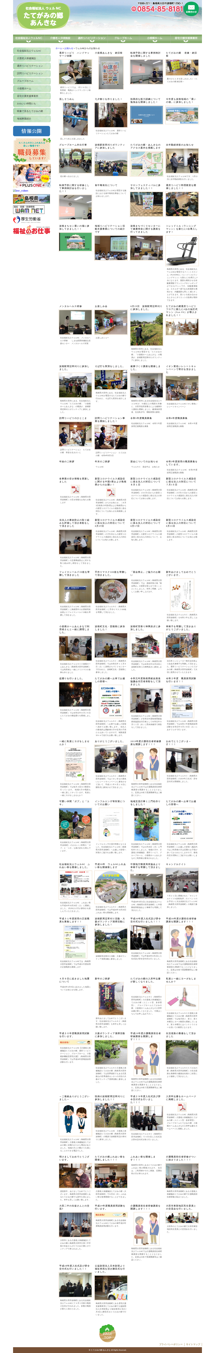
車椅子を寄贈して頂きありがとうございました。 (181, 628)
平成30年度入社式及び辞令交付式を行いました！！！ (145, 920)
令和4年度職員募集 (177, 418)
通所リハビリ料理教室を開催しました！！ (181, 187)
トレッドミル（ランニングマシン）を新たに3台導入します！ (182, 229)
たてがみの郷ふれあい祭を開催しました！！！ (110, 1158)
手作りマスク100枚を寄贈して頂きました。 (111, 573)
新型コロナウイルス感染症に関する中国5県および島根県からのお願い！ (111, 482)
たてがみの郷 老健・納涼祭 (181, 54)
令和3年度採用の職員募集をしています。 (182, 463)
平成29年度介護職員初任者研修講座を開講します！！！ (145, 1036)
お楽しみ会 (101, 306)
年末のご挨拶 (102, 462)
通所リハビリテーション (30, 66)
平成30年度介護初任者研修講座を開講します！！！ (181, 920)
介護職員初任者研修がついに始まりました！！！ (181, 1158)
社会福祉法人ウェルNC (29, 51)
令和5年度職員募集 (141, 418)
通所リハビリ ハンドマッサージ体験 (74, 54)
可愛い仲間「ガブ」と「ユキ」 (74, 803)
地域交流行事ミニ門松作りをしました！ (145, 803)
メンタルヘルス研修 (70, 306)
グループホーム (25, 81)
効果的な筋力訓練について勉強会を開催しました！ (145, 100)
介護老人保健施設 (26, 58)
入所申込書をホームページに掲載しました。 (181, 1098)
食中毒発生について (106, 185)
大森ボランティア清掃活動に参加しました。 (110, 1035)
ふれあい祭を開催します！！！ (143, 1158)
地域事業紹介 (24, 119)
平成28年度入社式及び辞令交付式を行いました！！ (74, 1267)
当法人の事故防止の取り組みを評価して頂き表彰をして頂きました (74, 523)
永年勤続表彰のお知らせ (180, 145)
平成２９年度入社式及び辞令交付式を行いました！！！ (145, 1099)
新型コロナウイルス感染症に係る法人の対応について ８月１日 (146, 482)
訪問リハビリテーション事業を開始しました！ (110, 419)
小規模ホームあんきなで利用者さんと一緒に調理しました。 (74, 629)
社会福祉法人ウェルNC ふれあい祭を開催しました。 (74, 866)
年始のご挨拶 (66, 462)
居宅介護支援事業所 (27, 96)
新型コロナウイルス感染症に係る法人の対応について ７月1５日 (182, 482)
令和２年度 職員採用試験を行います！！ (181, 680)
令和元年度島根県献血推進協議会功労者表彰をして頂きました (145, 681)
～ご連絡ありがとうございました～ (74, 1098)
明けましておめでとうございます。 (74, 1158)
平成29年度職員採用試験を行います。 (110, 1207)
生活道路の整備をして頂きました (181, 1035)
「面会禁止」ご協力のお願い (145, 573)
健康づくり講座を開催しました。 (145, 368)
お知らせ (68, 48)
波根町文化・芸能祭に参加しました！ (110, 628)
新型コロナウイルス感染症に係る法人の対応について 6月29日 (111, 523)
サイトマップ (193, 1344)
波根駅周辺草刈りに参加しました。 (74, 368)
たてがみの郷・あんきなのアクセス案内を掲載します (145, 146)
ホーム (59, 48)
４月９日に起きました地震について (74, 980)
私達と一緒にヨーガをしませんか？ (181, 980)
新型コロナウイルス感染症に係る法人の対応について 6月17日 (146, 523)
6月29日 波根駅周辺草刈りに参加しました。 (146, 308)
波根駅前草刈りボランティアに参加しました (110, 146)
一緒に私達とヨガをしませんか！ (74, 743)
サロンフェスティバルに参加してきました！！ (145, 187)
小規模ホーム (24, 89)
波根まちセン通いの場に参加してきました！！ (74, 227)
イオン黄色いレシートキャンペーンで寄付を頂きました (181, 369)
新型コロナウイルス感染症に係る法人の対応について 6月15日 (182, 523)
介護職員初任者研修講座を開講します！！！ (145, 1207)
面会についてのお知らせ (144, 462)
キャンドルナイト (176, 864)
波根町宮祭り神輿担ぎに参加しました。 (145, 628)
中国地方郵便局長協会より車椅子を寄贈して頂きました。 (145, 867)
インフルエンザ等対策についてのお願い (110, 803)
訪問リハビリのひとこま (74, 418)
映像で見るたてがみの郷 (30, 111)
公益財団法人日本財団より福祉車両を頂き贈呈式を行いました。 (110, 1269)
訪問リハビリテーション (30, 73)
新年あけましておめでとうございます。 (181, 573)
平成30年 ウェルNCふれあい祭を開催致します (110, 866)
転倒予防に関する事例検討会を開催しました (145, 54)
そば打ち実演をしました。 (110, 366)
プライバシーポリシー (171, 1344)
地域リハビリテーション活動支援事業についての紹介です (110, 229)
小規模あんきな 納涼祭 (109, 53)
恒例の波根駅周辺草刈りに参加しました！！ (110, 1098)
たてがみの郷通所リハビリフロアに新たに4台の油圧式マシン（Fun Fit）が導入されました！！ (182, 311)
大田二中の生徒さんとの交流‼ (74, 1207)
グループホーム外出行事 (73, 145)
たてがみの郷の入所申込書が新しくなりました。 (145, 980)
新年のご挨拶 (102, 979)
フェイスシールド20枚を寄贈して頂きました (74, 573)
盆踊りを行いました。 (72, 678)
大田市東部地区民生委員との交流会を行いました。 (181, 1207)
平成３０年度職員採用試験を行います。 (74, 1035)
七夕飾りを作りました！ (109, 99)
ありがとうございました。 (110, 741)
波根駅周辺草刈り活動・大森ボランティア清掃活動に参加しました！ (110, 922)
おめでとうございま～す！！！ (178, 743)
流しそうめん (66, 99)
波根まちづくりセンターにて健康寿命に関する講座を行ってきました (145, 229)
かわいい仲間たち (26, 104)
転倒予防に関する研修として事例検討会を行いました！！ (74, 188)
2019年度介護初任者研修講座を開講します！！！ (145, 743)
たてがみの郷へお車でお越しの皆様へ (110, 680)
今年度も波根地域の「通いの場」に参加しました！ (181, 100)
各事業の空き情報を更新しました (74, 480)
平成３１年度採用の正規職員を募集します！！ (74, 920)
